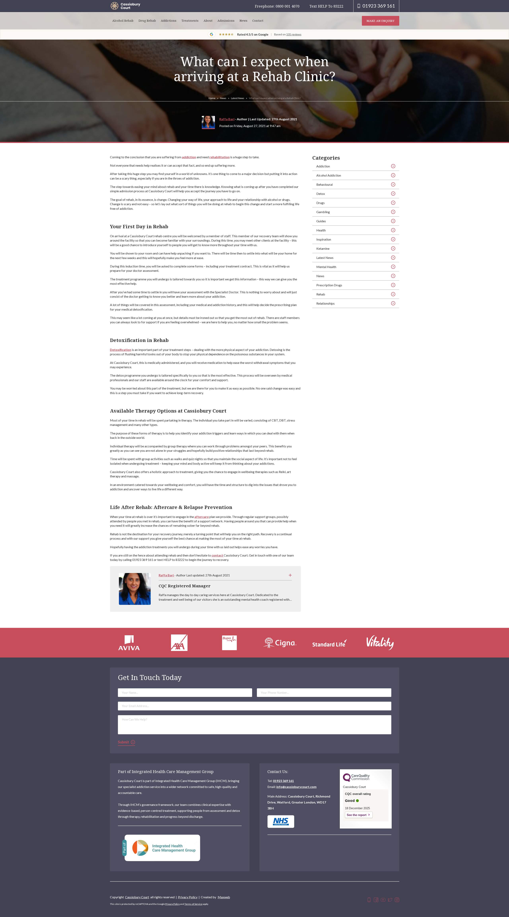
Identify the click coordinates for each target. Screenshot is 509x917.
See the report (356, 815)
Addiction (323, 166)
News (243, 20)
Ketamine (322, 248)
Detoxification (120, 350)
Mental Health (326, 267)
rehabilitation (219, 157)
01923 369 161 (283, 781)
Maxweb (224, 897)
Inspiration (323, 239)
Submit (123, 742)
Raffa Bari (226, 119)
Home (212, 98)
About (208, 20)
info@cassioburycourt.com (296, 787)
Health (321, 230)
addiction (189, 157)
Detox (320, 193)
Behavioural (324, 184)
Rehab (320, 294)
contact (218, 555)
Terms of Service (193, 903)
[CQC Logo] (356, 780)
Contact (257, 20)
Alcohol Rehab (122, 20)
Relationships (325, 303)
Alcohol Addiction (328, 175)
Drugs (320, 203)
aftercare (201, 517)
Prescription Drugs (329, 285)
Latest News (237, 98)
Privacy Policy (187, 897)
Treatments (190, 20)
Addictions (168, 20)
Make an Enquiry (380, 21)
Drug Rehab (147, 20)
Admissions (226, 20)
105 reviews (293, 34)
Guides (321, 221)
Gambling (323, 212)
